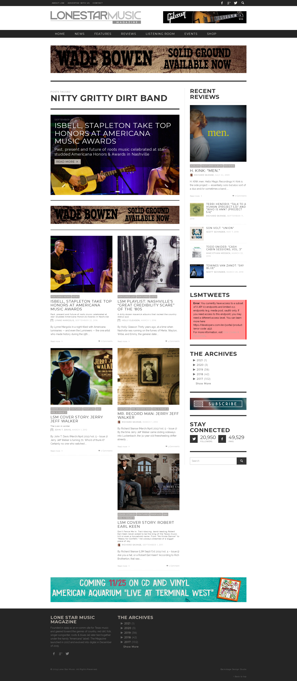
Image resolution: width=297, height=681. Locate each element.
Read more (56, 341)
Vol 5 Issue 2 (59, 412)
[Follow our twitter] (194, 439)
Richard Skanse (131, 422)
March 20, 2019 (235, 272)
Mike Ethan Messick (218, 253)
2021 (200, 360)
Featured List (126, 296)
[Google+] (229, 3)
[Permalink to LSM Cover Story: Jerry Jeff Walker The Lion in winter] (81, 379)
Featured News (60, 296)
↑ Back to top (239, 676)
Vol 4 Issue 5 (126, 518)
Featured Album (212, 166)
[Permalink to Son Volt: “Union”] (197, 233)
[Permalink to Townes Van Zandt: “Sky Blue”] (197, 271)
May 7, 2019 (233, 232)
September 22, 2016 (86, 320)
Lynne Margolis (64, 320)
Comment (174, 566)
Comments (173, 341)
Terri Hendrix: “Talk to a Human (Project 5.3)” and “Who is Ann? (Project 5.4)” (226, 208)
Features (143, 296)
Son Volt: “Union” (220, 228)
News (75, 296)
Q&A (98, 409)
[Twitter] (235, 3)
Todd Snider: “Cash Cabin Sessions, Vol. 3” (224, 248)
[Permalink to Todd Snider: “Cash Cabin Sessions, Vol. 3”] (197, 252)
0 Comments (106, 341)
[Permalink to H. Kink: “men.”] (218, 133)
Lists (154, 296)
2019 (200, 369)
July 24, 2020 (222, 175)
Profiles (89, 409)
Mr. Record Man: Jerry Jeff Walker (148, 415)
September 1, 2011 (153, 545)
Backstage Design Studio (233, 669)
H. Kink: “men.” (205, 170)
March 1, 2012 (79, 430)
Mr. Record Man (141, 409)
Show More (203, 383)
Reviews (229, 166)
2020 (200, 365)
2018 (200, 374)
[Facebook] (222, 3)
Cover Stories (60, 409)
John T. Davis (63, 430)
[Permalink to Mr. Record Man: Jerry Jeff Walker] (148, 379)
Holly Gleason (131, 320)
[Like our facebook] (222, 439)
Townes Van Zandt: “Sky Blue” (225, 267)
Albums (195, 166)
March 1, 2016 (148, 320)
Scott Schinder (215, 232)
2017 (200, 378)
